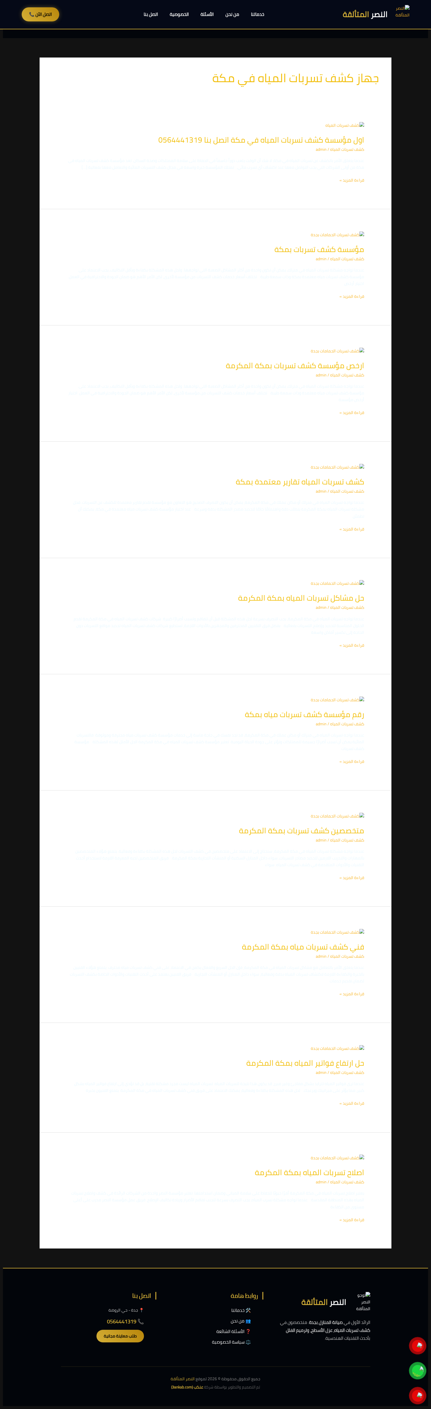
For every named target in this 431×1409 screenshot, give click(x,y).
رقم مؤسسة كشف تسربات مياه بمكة (304, 714)
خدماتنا (257, 14)
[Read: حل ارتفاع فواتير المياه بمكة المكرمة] (337, 1048)
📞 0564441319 (125, 1321)
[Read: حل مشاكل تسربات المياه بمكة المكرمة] (337, 583)
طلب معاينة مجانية (120, 1336)
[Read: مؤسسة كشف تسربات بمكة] (337, 234)
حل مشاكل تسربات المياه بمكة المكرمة (301, 598)
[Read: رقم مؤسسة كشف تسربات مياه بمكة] (337, 699)
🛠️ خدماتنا (241, 1310)
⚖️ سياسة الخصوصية (231, 1342)
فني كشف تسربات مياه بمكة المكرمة (303, 947)
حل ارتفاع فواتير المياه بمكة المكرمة (305, 1063)
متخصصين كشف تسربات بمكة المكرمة (301, 830)
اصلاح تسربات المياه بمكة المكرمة (309, 1172)
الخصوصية (179, 14)
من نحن (232, 14)
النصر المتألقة (183, 1379)
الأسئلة (207, 14)
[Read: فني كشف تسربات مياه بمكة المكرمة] (337, 932)
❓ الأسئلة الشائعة (233, 1331)
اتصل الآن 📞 (40, 14)
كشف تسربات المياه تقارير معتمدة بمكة (300, 481)
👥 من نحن (241, 1321)
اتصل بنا (151, 14)
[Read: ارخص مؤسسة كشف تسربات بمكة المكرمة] (337, 350)
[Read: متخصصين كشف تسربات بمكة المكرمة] (337, 816)
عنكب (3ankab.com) (187, 1387)
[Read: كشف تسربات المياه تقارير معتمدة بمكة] (337, 467)
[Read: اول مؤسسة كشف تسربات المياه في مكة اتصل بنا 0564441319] (344, 125)
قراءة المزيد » (352, 180)
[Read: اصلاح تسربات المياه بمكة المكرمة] (337, 1157)
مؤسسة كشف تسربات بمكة (319, 249)
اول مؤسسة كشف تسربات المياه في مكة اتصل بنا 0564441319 (261, 140)
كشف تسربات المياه (347, 149)
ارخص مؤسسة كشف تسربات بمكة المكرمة (295, 365)
